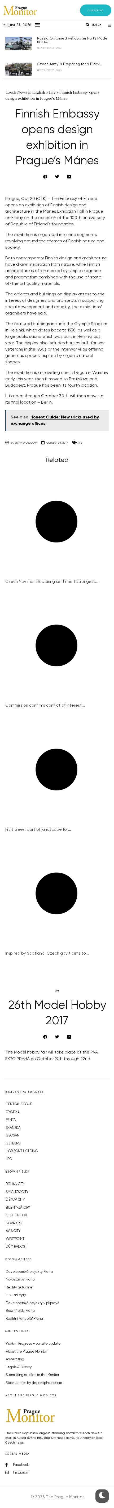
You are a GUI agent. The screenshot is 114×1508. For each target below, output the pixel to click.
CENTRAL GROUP (19, 1104)
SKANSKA (13, 1128)
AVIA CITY (13, 1231)
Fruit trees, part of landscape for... (38, 830)
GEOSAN (12, 1135)
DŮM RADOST (16, 1246)
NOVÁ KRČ (14, 1223)
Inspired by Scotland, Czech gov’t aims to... (47, 953)
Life (79, 442)
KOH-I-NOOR (16, 1215)
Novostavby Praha (20, 1279)
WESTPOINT (15, 1239)
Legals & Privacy (19, 1367)
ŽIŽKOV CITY (15, 1199)
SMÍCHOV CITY (17, 1192)
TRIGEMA (13, 1112)
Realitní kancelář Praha (24, 1319)
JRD (9, 1159)
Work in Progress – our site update (33, 1343)
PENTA (11, 1120)
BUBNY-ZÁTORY (18, 1207)
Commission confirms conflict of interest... (45, 705)
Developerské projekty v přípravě (33, 1303)
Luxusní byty (16, 1295)
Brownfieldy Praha (20, 1311)
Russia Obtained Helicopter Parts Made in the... (72, 40)
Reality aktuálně (19, 1287)
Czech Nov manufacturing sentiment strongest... (51, 582)
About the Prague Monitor (26, 1351)
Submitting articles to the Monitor (32, 1375)
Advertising (15, 1359)
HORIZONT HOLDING (22, 1151)
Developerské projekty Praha (29, 1272)
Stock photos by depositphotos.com (34, 1383)
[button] (95, 10)
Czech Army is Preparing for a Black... (69, 64)
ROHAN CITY (15, 1184)
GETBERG (13, 1143)
